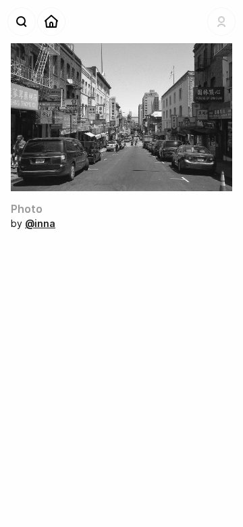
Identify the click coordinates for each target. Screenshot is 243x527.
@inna (40, 223)
